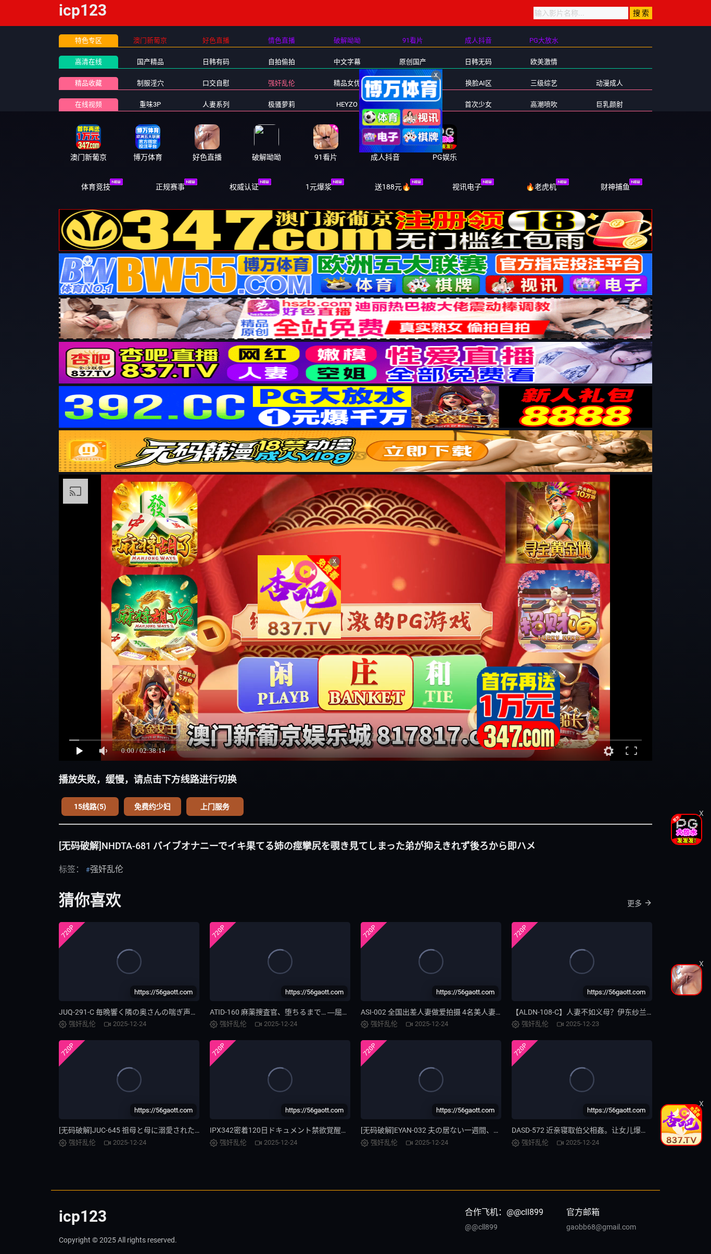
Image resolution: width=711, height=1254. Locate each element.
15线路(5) (90, 806)
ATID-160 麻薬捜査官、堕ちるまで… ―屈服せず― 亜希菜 (302, 1012)
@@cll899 (481, 1227)
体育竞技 (95, 187)
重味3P (150, 104)
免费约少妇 (152, 806)
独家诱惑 (412, 104)
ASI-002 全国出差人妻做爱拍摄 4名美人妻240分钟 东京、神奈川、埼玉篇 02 (484, 1012)
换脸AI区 (478, 83)
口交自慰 (216, 83)
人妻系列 (216, 104)
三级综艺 (543, 83)
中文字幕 (347, 62)
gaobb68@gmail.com (601, 1227)
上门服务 (215, 806)
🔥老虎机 (541, 187)
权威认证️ (244, 187)
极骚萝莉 (281, 104)
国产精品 (150, 62)
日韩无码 (478, 62)
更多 (634, 903)
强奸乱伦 (281, 83)
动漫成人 (609, 83)
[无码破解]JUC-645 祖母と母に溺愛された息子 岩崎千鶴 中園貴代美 (168, 1130)
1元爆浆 (319, 187)
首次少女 (478, 104)
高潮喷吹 (543, 104)
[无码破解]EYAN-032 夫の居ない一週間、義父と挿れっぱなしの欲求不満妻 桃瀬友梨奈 (501, 1130)
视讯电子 (466, 187)
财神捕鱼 (615, 187)
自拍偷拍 (281, 62)
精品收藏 (88, 83)
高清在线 (88, 62)
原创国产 (412, 62)
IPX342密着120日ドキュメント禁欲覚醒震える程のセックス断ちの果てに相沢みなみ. (349, 1130)
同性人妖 (412, 83)
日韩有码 (216, 62)
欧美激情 (543, 62)
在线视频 (88, 104)
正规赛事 (170, 187)
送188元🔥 (393, 187)
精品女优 (347, 83)
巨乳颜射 (609, 104)
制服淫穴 (150, 83)
